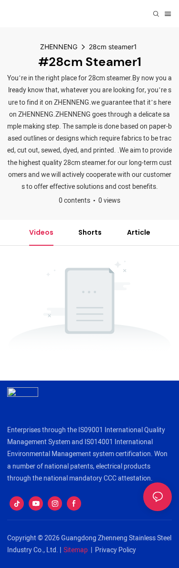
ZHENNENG (58, 47)
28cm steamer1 (113, 47)
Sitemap (75, 550)
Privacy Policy (115, 550)
